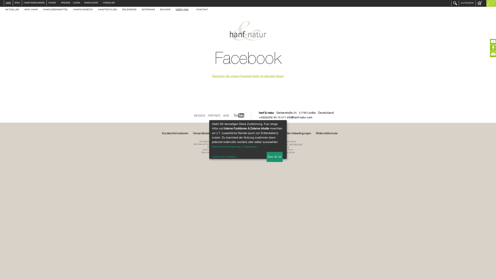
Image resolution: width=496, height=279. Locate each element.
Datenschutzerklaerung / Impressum (234, 147)
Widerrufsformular (327, 133)
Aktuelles (12, 10)
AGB (226, 116)
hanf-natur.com (295, 144)
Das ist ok (275, 157)
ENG (17, 3)
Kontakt (202, 10)
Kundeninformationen (175, 133)
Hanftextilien (107, 10)
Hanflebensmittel (55, 10)
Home (52, 3)
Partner (214, 116)
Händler (109, 3)
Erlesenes (129, 10)
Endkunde (91, 3)
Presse (66, 3)
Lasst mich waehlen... (225, 157)
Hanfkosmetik (83, 10)
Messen (199, 116)
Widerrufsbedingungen (297, 133)
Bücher (165, 10)
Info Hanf (31, 10)
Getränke (148, 10)
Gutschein (467, 3)
